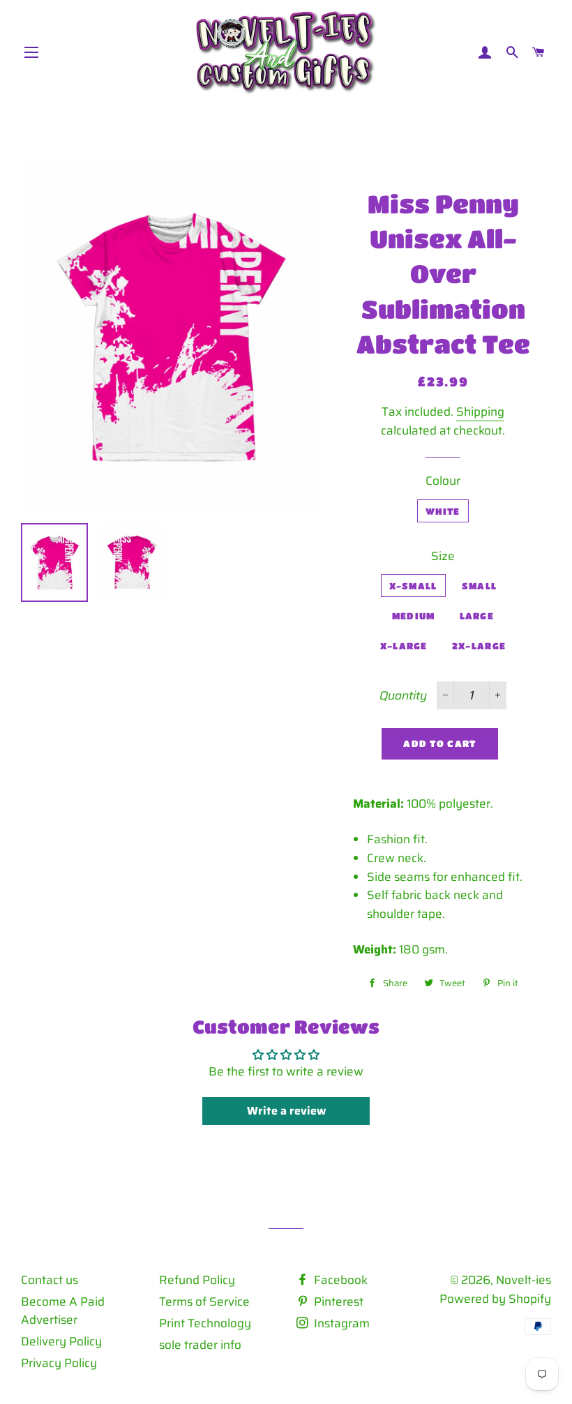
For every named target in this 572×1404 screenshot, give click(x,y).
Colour (443, 480)
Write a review (286, 1110)
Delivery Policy (61, 1341)
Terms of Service (204, 1301)
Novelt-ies (523, 1280)
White (443, 511)
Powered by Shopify (495, 1299)
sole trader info (200, 1345)
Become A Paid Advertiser (63, 1310)
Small (479, 585)
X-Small (413, 585)
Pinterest (337, 1301)
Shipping (480, 411)
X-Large (404, 645)
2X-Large (479, 645)
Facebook (339, 1280)
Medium (413, 615)
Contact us (49, 1280)
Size (443, 556)
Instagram (340, 1323)
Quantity (403, 695)
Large (477, 615)
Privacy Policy (59, 1363)
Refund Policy (197, 1280)
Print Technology (205, 1323)
